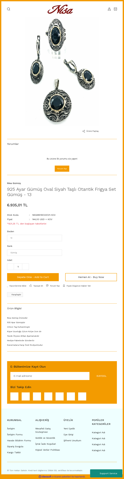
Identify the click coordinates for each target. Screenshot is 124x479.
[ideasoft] (45, 476)
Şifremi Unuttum (72, 440)
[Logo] (61, 9)
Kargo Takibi (14, 452)
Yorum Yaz (62, 169)
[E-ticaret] (61, 476)
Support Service (108, 473)
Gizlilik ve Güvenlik (45, 438)
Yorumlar (13, 143)
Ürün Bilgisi (14, 308)
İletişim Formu (15, 434)
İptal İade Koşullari (45, 444)
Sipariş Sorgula (15, 446)
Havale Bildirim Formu (19, 440)
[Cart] (115, 9)
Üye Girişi (68, 434)
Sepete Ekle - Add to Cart (33, 277)
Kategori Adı (98, 432)
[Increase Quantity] (25, 267)
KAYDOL (102, 375)
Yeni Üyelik (69, 428)
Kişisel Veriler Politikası (47, 450)
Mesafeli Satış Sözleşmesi (43, 430)
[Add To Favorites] (16, 285)
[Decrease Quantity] (10, 267)
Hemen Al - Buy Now (91, 277)
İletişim (11, 428)
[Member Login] (109, 9)
